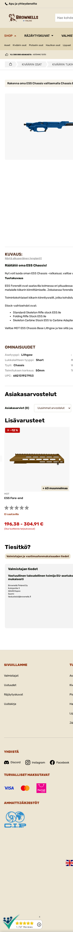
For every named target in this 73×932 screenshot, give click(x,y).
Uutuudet (10, 685)
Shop (8, 36)
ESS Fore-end (13, 498)
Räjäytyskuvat (37, 36)
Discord (15, 762)
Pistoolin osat (36, 45)
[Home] (9, 64)
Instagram (38, 762)
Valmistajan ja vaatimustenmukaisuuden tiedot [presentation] (37, 556)
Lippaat (67, 45)
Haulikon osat (53, 45)
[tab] (38, 556)
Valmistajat (11, 675)
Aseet (7, 45)
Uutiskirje (10, 704)
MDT (6, 493)
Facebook (62, 762)
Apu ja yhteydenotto (22, 3)
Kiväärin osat (19, 45)
